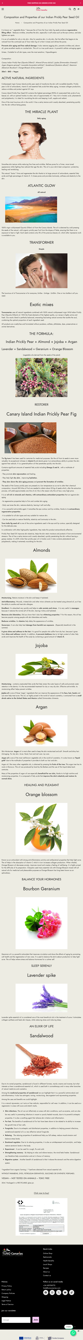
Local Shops (47, 1264)
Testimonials (47, 1257)
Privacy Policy (7, 1286)
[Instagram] (52, 1292)
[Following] (80, 3)
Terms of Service (7, 1304)
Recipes (46, 1268)
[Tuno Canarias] (41, 9)
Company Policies (8, 1293)
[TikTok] (71, 1292)
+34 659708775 (49, 1285)
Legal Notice (6, 1300)
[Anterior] (2, 3)
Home (17, 23)
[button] (79, 9)
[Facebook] (45, 1292)
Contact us (47, 1275)
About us (46, 1272)
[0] (74, 9)
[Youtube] (65, 1292)
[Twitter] (58, 1292)
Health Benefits (48, 1260)
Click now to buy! (41, 1193)
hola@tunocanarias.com (51, 1288)
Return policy (6, 1289)
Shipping (5, 1297)
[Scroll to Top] (78, 1328)
